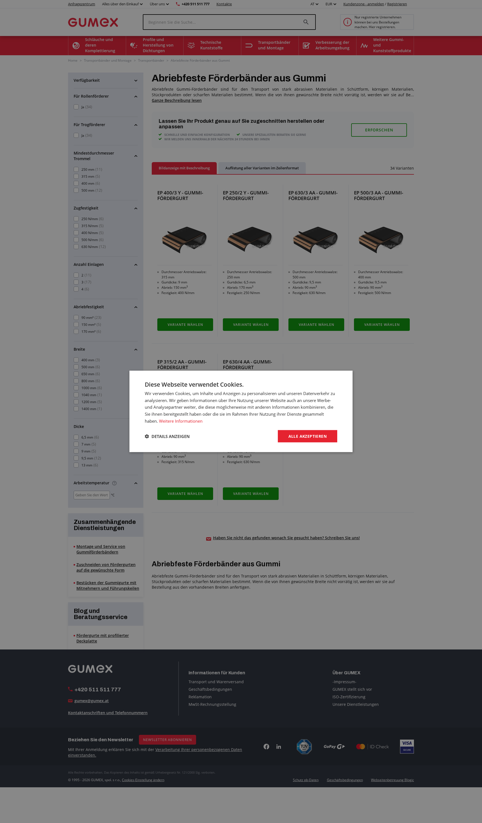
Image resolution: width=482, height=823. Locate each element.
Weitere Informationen (181, 421)
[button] (167, 436)
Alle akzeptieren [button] (307, 436)
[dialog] (241, 412)
